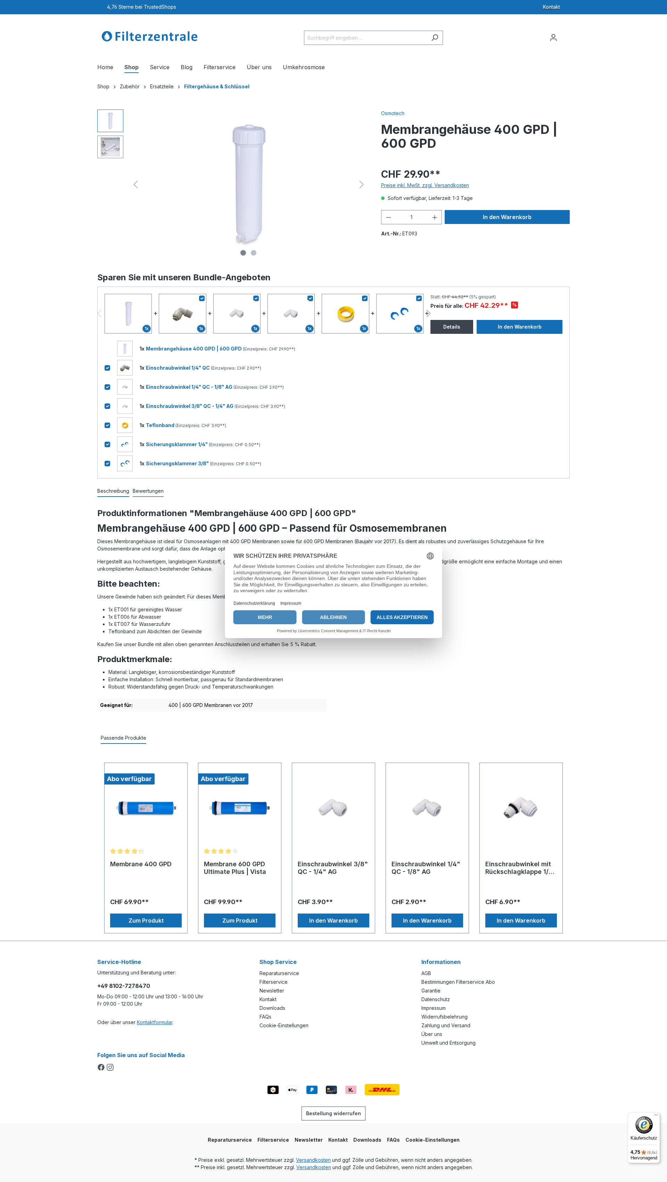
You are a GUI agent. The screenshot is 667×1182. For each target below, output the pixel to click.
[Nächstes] (361, 184)
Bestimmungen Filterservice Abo (458, 982)
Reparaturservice (279, 973)
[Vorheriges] (135, 184)
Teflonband (160, 425)
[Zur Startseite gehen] (149, 36)
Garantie (430, 991)
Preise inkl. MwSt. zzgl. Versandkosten (425, 185)
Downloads (272, 1008)
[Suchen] (435, 38)
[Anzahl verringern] (388, 217)
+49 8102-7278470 (123, 985)
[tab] (113, 491)
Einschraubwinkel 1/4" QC (178, 368)
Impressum (433, 1008)
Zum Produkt (146, 920)
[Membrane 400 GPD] (146, 808)
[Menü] (656, 1116)
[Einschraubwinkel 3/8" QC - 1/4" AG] (333, 808)
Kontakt (268, 999)
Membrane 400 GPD (141, 864)
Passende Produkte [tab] (123, 738)
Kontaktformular (154, 1022)
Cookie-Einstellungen (284, 1025)
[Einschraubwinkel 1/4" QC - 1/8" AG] (427, 808)
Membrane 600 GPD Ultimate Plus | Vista (235, 867)
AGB (426, 973)
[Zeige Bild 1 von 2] (243, 253)
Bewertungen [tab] (148, 491)
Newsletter (272, 991)
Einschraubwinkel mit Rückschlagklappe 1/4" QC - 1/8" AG (520, 868)
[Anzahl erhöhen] (435, 217)
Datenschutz (435, 999)
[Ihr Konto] (553, 37)
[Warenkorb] (565, 35)
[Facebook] (101, 1068)
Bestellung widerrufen (333, 1113)
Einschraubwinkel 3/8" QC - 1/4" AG (190, 406)
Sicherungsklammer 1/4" (177, 444)
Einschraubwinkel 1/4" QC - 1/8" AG (189, 387)
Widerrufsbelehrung (444, 1017)
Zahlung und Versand (445, 1025)
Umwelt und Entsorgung (448, 1043)
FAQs (265, 1017)
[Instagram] (110, 1068)
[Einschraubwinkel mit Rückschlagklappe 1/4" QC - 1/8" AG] (521, 808)
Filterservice (274, 982)
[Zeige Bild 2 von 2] (253, 253)
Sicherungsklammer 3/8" (178, 463)
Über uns (431, 1034)
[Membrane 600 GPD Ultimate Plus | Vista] (239, 808)
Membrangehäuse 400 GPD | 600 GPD (194, 349)
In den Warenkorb (507, 217)
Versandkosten (313, 1160)
